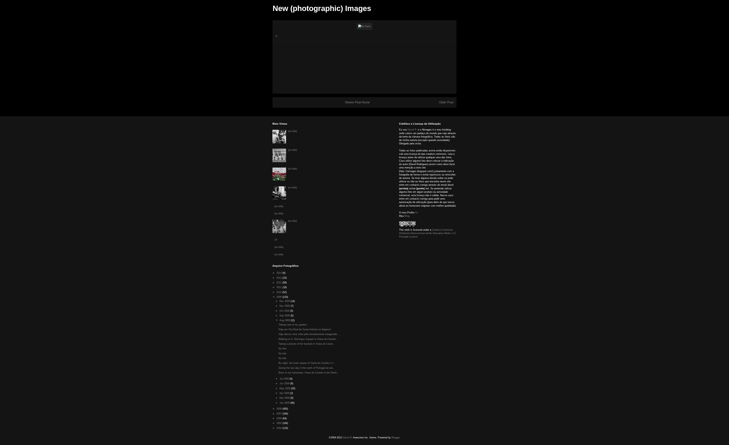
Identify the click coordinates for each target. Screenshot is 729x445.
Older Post (446, 102)
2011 (279, 287)
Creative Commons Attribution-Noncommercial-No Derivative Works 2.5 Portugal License (427, 233)
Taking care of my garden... (294, 324)
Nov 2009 (285, 305)
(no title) (292, 131)
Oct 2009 (284, 310)
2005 (279, 423)
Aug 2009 (285, 320)
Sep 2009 (285, 315)
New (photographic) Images (322, 8)
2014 (279, 272)
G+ (416, 212)
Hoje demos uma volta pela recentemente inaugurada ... (309, 334)
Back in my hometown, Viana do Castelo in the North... (309, 372)
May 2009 (285, 388)
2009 (279, 297)
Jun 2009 (284, 383)
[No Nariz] (364, 26)
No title (282, 348)
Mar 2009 (284, 397)
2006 (279, 418)
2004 (279, 428)
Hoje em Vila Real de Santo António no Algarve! (305, 329)
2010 (279, 292)
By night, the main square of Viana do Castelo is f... (307, 363)
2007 (279, 413)
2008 (279, 408)
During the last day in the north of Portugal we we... (307, 367)
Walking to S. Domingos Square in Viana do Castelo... (308, 339)
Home (366, 102)
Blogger (395, 437)
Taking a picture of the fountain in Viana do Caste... (307, 343)
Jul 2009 (284, 378)
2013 (279, 277)
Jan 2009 (284, 402)
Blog (407, 216)
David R (412, 129)
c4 (275, 239)
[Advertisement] (364, 66)
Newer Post (353, 102)
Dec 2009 (285, 301)
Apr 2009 (284, 393)
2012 (279, 282)
